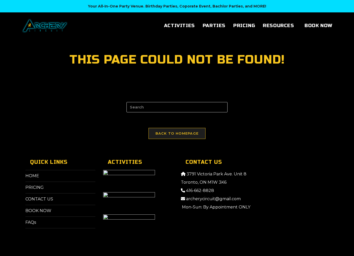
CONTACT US (39, 199)
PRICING (34, 187)
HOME (32, 175)
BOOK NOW (38, 210)
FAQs (30, 222)
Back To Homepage (177, 133)
